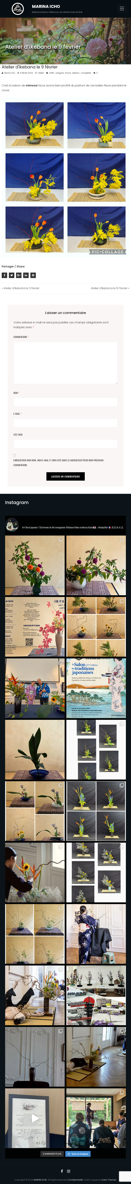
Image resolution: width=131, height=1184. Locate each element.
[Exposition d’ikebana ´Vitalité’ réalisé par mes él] (35, 1118)
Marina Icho (9, 73)
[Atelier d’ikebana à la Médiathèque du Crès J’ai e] (96, 995)
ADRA (51, 73)
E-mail (17, 413)
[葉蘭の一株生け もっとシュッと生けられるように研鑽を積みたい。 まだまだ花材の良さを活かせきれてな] (35, 750)
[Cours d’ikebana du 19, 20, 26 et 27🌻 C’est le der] (96, 750)
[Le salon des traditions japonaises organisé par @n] (96, 688)
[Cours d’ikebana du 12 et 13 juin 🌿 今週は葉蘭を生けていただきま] (35, 811)
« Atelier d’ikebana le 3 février (20, 288)
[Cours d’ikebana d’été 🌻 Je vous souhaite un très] (96, 627)
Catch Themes (108, 1179)
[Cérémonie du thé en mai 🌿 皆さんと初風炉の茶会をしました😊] (96, 1118)
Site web (17, 434)
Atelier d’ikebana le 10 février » (110, 288)
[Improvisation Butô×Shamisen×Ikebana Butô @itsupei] (35, 995)
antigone (60, 73)
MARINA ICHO (46, 6)
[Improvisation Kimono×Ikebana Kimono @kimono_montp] (96, 934)
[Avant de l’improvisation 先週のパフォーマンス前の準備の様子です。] (35, 872)
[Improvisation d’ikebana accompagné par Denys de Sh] (35, 688)
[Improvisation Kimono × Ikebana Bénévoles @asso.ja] (35, 1057)
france (68, 73)
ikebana (75, 73)
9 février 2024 (26, 73)
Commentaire (21, 337)
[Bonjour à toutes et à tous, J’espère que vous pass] (35, 627)
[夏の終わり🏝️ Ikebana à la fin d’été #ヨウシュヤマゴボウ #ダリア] (96, 565)
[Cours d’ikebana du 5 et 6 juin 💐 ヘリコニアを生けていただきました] (96, 811)
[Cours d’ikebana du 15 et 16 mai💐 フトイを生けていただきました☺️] (35, 934)
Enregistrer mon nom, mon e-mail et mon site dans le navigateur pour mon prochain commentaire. (58, 462)
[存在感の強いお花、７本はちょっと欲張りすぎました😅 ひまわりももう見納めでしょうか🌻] (35, 565)
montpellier (86, 73)
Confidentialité (75, 1179)
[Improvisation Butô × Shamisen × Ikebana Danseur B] (96, 1057)
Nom (16, 393)
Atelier (41, 73)
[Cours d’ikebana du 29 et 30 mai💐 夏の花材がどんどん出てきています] (96, 872)
